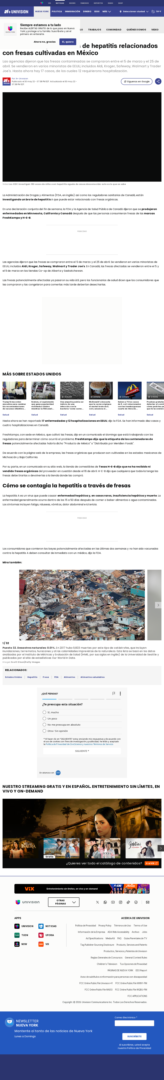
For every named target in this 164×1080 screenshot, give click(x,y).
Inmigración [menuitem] (72, 11)
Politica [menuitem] (57, 11)
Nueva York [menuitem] (42, 11)
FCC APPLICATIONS (137, 996)
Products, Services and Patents (132, 944)
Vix (49, 3)
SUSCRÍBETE (134, 1036)
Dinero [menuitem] (87, 11)
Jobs (144, 932)
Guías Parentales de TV (135, 938)
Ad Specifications (94, 938)
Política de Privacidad (85, 925)
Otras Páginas (60, 902)
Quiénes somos (136, 29)
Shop (120, 3)
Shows (72, 3)
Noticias (60, 3)
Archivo (135, 932)
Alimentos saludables (92, 677)
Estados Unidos (13, 677)
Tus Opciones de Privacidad (133, 964)
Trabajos (94, 29)
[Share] (158, 81)
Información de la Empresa (91, 932)
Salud (6, 415)
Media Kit (110, 938)
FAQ (119, 938)
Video (155, 29)
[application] (82, 137)
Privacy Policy (104, 925)
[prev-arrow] (3, 605)
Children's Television (107, 964)
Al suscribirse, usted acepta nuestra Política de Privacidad (134, 1046)
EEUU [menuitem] (96, 11)
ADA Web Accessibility (118, 932)
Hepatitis (32, 677)
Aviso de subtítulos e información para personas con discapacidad (113, 976)
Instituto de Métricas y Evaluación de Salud (52, 654)
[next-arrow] (158, 605)
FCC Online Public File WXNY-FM (131, 983)
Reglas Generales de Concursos (106, 957)
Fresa (46, 677)
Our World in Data (63, 658)
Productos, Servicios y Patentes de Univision (125, 951)
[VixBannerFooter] (82, 889)
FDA (56, 677)
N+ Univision (22, 78)
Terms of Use (140, 925)
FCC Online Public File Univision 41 (96, 983)
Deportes (98, 3)
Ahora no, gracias (45, 41)
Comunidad (113, 29)
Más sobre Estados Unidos (32, 374)
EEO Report (141, 970)
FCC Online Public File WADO (99, 989)
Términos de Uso (122, 925)
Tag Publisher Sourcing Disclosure (97, 944)
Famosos (85, 3)
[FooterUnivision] (27, 902)
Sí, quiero (68, 41)
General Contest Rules (136, 957)
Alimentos (69, 677)
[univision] (16, 11)
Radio (110, 3)
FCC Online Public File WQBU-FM (131, 989)
